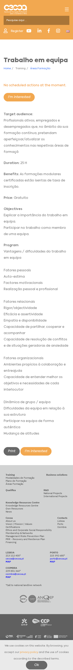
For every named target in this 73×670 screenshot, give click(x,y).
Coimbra (61, 526)
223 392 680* (57, 555)
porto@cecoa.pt (58, 558)
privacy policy (29, 652)
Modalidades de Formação (20, 477)
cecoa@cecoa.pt (15, 558)
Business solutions (56, 474)
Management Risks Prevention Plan (25, 536)
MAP (8, 561)
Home (7, 68)
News (9, 511)
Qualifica (11, 490)
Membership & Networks (19, 533)
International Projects (55, 496)
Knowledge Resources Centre (22, 505)
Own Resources (14, 508)
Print (11, 451)
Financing (11, 542)
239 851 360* (13, 570)
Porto (60, 523)
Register (17, 31)
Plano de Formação (16, 480)
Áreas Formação (40, 68)
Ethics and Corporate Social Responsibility (29, 530)
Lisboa (60, 520)
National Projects (53, 493)
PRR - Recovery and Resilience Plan (25, 539)
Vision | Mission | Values (19, 523)
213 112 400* (13, 555)
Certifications (13, 526)
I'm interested (19, 97)
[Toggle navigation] (66, 9)
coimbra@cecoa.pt (16, 573)
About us (11, 520)
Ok (36, 665)
